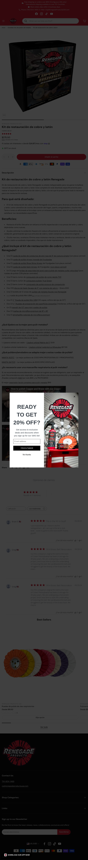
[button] (17, 855)
